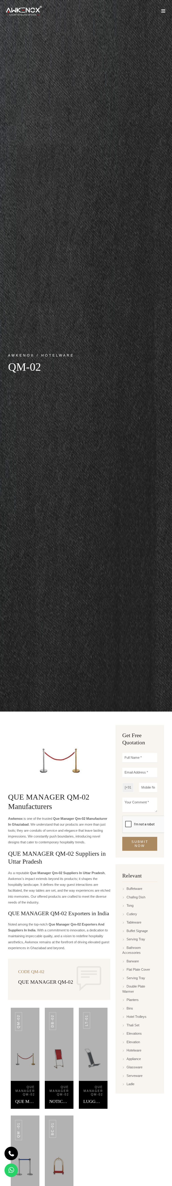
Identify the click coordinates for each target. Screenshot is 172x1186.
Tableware (134, 922)
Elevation (133, 1042)
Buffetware (134, 889)
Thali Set (133, 1025)
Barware (133, 961)
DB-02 (52, 1021)
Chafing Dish (136, 897)
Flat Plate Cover (138, 969)
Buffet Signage (137, 931)
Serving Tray (136, 939)
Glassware (134, 1067)
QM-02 (18, 1021)
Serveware (134, 1076)
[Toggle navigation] (163, 12)
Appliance (134, 1059)
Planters (133, 1000)
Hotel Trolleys (136, 1016)
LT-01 (86, 1020)
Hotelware (134, 1050)
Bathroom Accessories (131, 950)
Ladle (130, 1084)
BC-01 (52, 1128)
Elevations (134, 1033)
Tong (130, 905)
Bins (130, 1008)
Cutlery (132, 914)
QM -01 (18, 1130)
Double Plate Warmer (133, 988)
